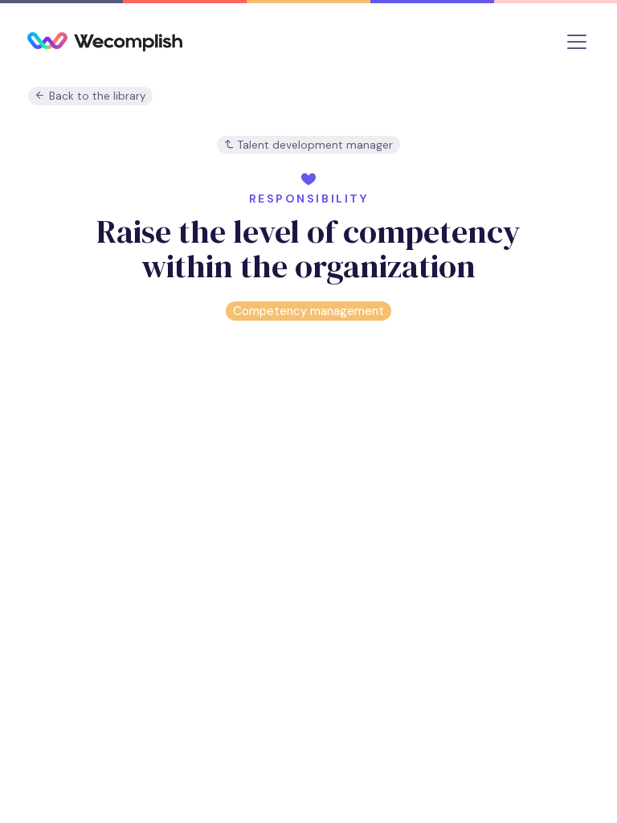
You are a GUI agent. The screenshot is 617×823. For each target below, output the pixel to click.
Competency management (308, 311)
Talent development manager (314, 145)
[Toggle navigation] (577, 42)
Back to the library (96, 96)
